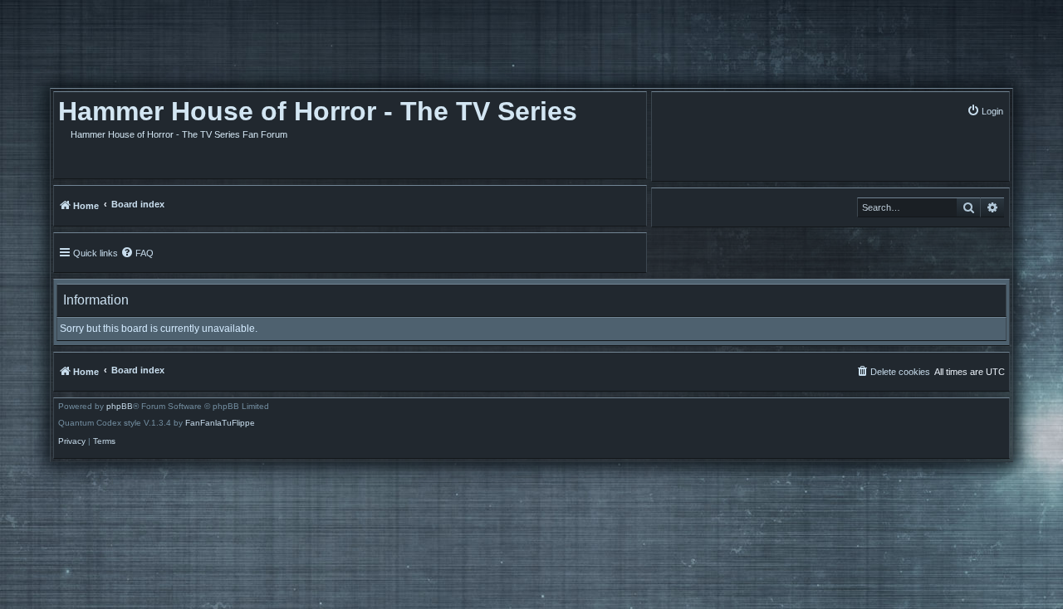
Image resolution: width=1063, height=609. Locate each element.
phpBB (119, 406)
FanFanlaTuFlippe (220, 423)
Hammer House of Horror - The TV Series (317, 111)
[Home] (144, 48)
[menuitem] (985, 111)
